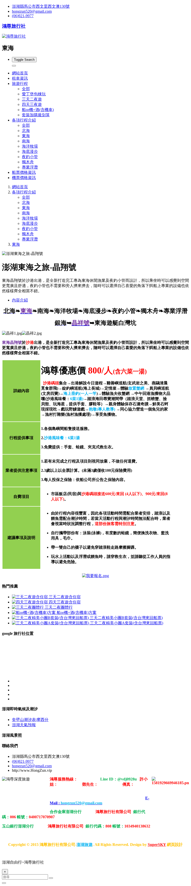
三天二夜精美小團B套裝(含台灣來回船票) (126, 618)
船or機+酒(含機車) (38, 110)
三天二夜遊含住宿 (65, 597)
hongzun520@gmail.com (32, 11)
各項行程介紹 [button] (24, 120)
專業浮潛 (30, 167)
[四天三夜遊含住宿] (30, 602)
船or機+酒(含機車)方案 (76, 612)
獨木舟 (28, 162)
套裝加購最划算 (36, 115)
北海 (26, 130)
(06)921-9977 (23, 16)
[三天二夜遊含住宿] (30, 597)
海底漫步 (30, 151)
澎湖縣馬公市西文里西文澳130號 (41, 6)
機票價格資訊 (24, 178)
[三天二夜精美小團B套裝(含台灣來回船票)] (51, 618)
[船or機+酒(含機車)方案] (34, 612)
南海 (26, 141)
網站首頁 (20, 73)
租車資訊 (20, 78)
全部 (26, 89)
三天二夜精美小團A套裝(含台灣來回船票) (126, 623)
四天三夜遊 (32, 104)
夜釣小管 (30, 157)
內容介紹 (20, 300)
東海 (26, 136)
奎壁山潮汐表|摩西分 (30, 719)
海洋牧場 (30, 146)
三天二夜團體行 (59, 607)
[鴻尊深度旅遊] (95, 576)
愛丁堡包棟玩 (34, 94)
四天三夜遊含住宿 (65, 602)
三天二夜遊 (32, 99)
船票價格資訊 (24, 172)
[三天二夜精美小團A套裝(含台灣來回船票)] (51, 623)
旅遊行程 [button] (20, 83)
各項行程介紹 (24, 192)
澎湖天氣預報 (24, 725)
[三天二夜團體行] (28, 607)
